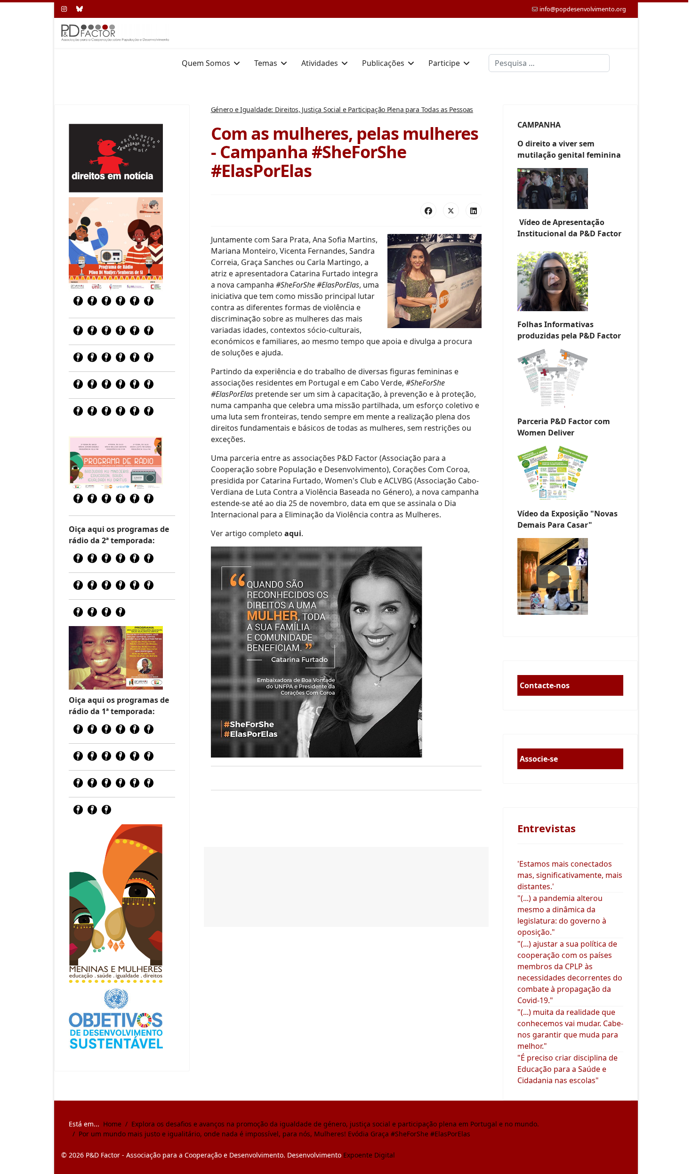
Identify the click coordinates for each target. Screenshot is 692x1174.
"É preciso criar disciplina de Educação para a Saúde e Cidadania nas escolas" (567, 1069)
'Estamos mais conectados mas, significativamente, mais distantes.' (569, 875)
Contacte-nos (545, 685)
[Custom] (79, 8)
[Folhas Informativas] (570, 378)
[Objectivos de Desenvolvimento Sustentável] (116, 1020)
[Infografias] (570, 473)
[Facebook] (428, 210)
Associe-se (539, 759)
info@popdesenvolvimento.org (582, 9)
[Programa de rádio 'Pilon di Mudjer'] (116, 244)
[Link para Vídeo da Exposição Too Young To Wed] (570, 576)
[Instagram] (64, 8)
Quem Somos (206, 63)
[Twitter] (451, 210)
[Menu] (625, 63)
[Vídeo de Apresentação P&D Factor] (570, 279)
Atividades (319, 63)
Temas (265, 63)
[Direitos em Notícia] (116, 158)
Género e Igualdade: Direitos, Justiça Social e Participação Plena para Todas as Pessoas (342, 109)
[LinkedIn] (474, 210)
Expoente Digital (369, 1154)
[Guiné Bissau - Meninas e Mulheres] (116, 903)
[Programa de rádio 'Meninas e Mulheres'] (116, 462)
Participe (444, 63)
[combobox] (549, 63)
